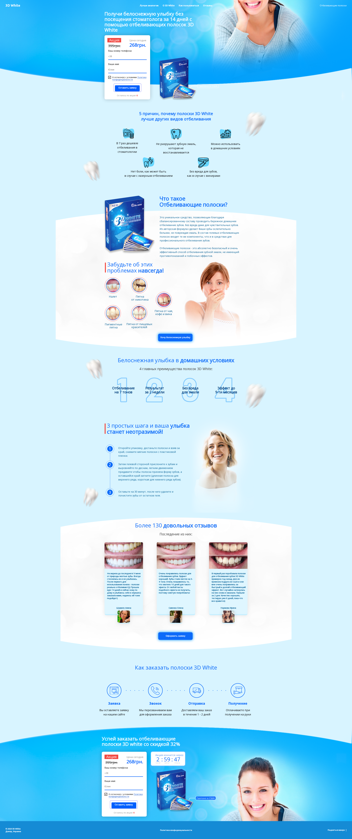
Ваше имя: (113, 64)
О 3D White (169, 5)
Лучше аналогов (149, 5)
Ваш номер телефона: (120, 50)
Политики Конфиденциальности (129, 78)
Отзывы (207, 5)
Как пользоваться (189, 5)
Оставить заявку (127, 87)
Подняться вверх (336, 830)
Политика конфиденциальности (176, 830)
